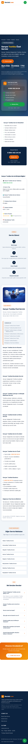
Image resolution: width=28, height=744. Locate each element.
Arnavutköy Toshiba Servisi (9, 545)
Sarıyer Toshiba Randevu (11, 340)
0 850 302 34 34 (14, 88)
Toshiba (8, 39)
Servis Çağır (8, 61)
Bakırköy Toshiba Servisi (9, 568)
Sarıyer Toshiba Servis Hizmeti (13, 325)
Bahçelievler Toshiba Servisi (10, 563)
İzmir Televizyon (13, 739)
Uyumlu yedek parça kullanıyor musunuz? (11, 621)
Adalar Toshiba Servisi (8, 540)
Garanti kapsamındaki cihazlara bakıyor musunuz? (11, 633)
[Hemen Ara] (25, 740)
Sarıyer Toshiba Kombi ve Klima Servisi (14, 333)
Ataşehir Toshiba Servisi (8, 549)
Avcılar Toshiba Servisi (8, 554)
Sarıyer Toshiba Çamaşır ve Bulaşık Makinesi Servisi (14, 331)
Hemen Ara (15, 104)
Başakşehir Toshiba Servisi (9, 572)
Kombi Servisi (4, 718)
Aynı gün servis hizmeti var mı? (11, 615)
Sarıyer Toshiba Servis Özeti (12, 338)
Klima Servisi (4, 721)
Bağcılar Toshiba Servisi (8, 559)
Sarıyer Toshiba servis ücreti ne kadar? (11, 604)
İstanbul (13, 39)
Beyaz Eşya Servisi (5, 716)
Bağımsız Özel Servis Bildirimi (12, 342)
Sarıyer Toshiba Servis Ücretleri (13, 336)
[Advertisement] (14, 20)
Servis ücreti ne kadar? (9, 610)
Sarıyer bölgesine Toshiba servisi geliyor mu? (11, 592)
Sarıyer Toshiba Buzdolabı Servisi (13, 327)
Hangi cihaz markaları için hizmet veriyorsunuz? (11, 627)
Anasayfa (3, 39)
